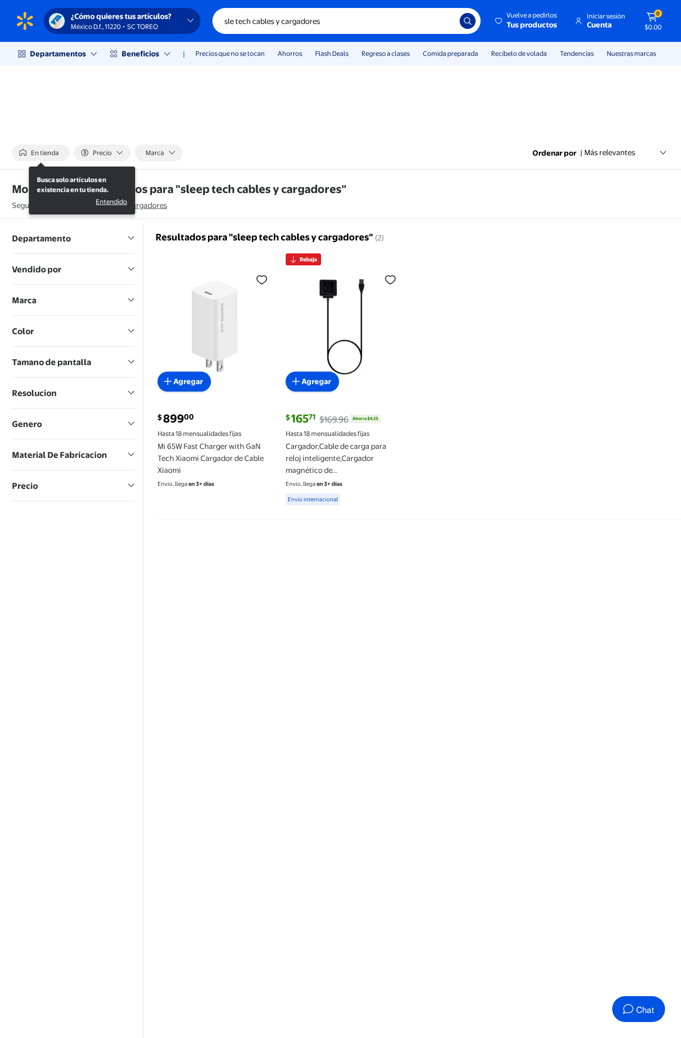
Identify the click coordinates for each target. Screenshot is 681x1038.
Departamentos (58, 53)
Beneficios (140, 53)
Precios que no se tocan (230, 53)
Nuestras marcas (631, 53)
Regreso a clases (385, 53)
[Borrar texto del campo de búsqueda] (445, 21)
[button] (527, 21)
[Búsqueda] (468, 21)
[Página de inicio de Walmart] (25, 21)
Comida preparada (450, 53)
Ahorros (290, 53)
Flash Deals (331, 53)
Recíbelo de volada (519, 53)
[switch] (41, 153)
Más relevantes (609, 152)
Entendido (111, 202)
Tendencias (577, 53)
